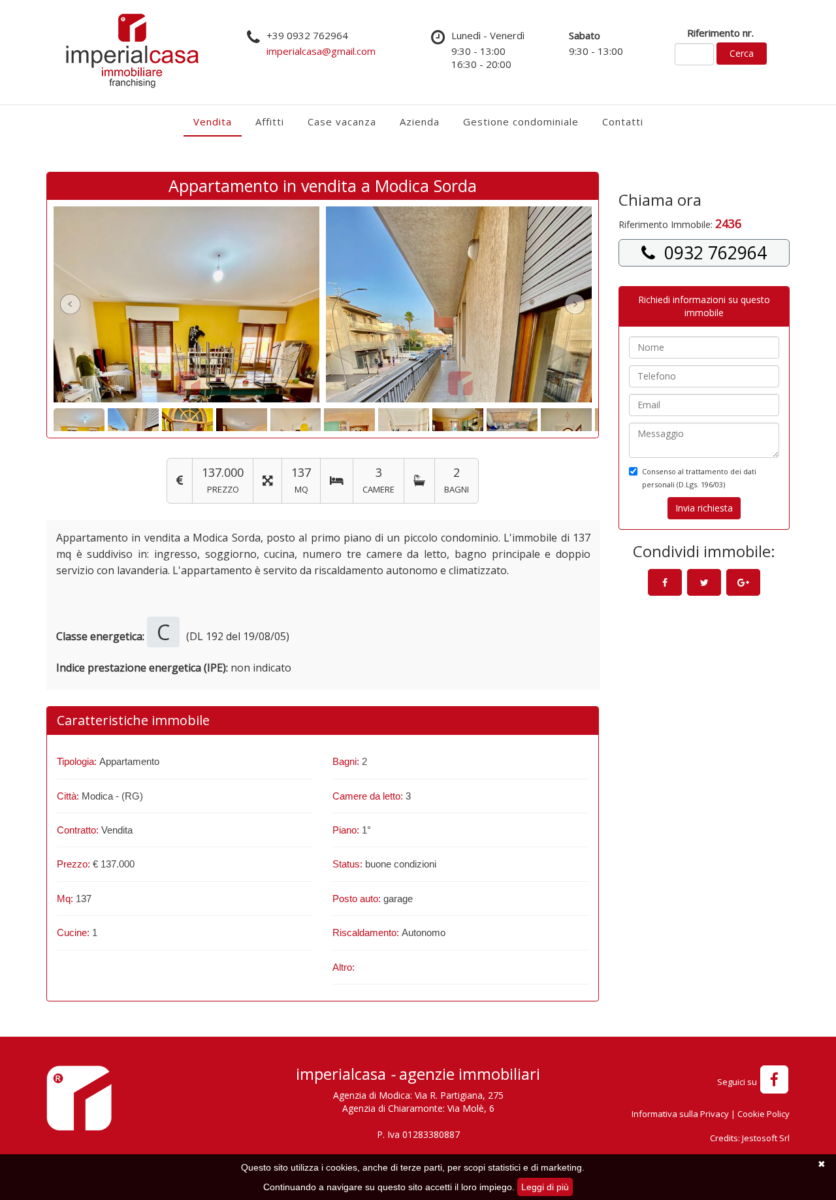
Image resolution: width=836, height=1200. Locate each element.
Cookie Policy (763, 1114)
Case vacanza (342, 121)
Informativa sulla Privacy (680, 1114)
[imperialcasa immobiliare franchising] (131, 50)
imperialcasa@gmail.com (321, 50)
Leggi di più (545, 1187)
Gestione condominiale (521, 121)
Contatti (622, 121)
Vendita (212, 121)
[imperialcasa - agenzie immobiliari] (79, 1101)
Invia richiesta (704, 508)
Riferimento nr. (720, 32)
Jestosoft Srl (766, 1138)
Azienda (420, 121)
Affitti (269, 121)
